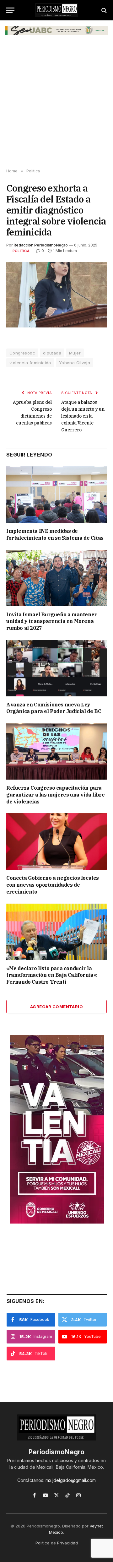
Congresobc (22, 352)
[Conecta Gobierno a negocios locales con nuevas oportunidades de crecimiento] (56, 841)
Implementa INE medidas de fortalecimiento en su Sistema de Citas (55, 534)
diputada (52, 352)
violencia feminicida (30, 362)
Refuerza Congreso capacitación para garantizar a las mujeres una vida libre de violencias (55, 795)
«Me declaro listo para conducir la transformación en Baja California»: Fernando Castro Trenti (52, 975)
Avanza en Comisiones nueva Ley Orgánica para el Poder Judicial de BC (53, 708)
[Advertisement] (56, 106)
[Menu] (10, 10)
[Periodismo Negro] (56, 10)
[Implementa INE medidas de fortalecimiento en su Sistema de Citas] (56, 494)
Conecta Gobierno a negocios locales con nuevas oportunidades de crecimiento (52, 885)
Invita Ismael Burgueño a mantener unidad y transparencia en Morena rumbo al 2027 (51, 621)
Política (21, 251)
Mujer (75, 352)
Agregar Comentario (56, 1006)
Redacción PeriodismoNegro (40, 245)
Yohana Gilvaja (74, 362)
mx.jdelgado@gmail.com (71, 1480)
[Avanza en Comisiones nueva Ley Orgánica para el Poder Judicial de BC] (56, 668)
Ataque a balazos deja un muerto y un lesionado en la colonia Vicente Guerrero (83, 416)
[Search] (103, 10)
